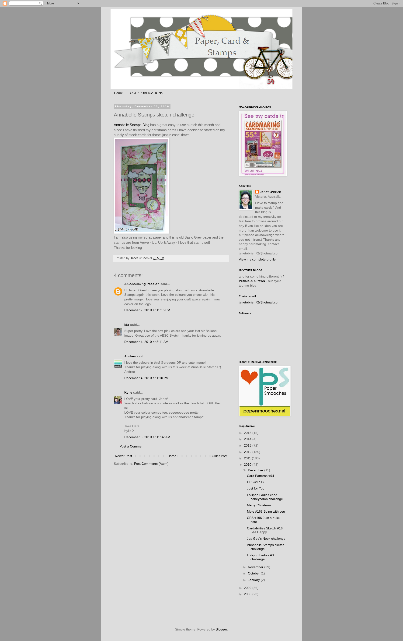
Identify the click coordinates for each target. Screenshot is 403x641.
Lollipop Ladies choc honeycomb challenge (265, 497)
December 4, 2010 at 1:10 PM (146, 378)
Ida (126, 325)
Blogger (221, 629)
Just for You (255, 488)
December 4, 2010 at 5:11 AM (146, 342)
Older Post (219, 456)
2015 (248, 433)
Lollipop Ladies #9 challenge (260, 557)
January (254, 580)
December (256, 470)
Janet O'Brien (270, 192)
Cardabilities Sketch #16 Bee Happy (265, 530)
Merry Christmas (259, 505)
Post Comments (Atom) (151, 463)
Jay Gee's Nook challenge (266, 538)
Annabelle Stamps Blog (131, 125)
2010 (248, 464)
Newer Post (123, 456)
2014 (248, 439)
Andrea (130, 356)
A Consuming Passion (142, 284)
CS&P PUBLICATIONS (146, 93)
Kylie (128, 392)
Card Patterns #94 (260, 476)
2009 (248, 588)
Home (118, 93)
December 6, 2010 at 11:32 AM (147, 437)
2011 (248, 458)
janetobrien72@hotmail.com (259, 302)
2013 (248, 445)
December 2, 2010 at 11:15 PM (147, 310)
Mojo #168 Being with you (266, 511)
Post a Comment (132, 446)
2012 (248, 452)
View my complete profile (257, 259)
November (256, 567)
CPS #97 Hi (255, 482)
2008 (248, 594)
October (254, 573)
